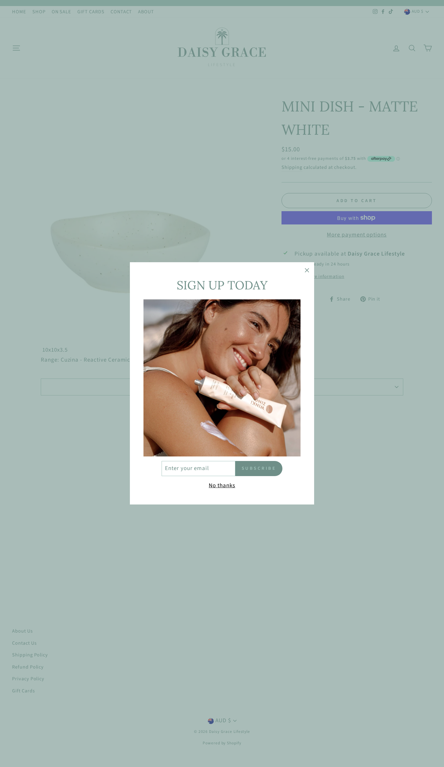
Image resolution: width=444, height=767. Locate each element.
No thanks (222, 486)
